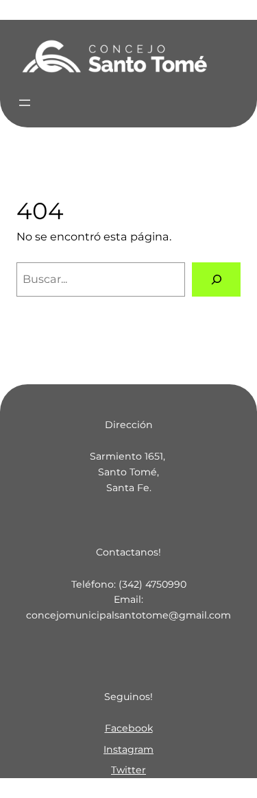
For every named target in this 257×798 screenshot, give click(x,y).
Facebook (129, 728)
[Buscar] (216, 279)
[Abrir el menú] (24, 103)
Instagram (128, 749)
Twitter (128, 770)
